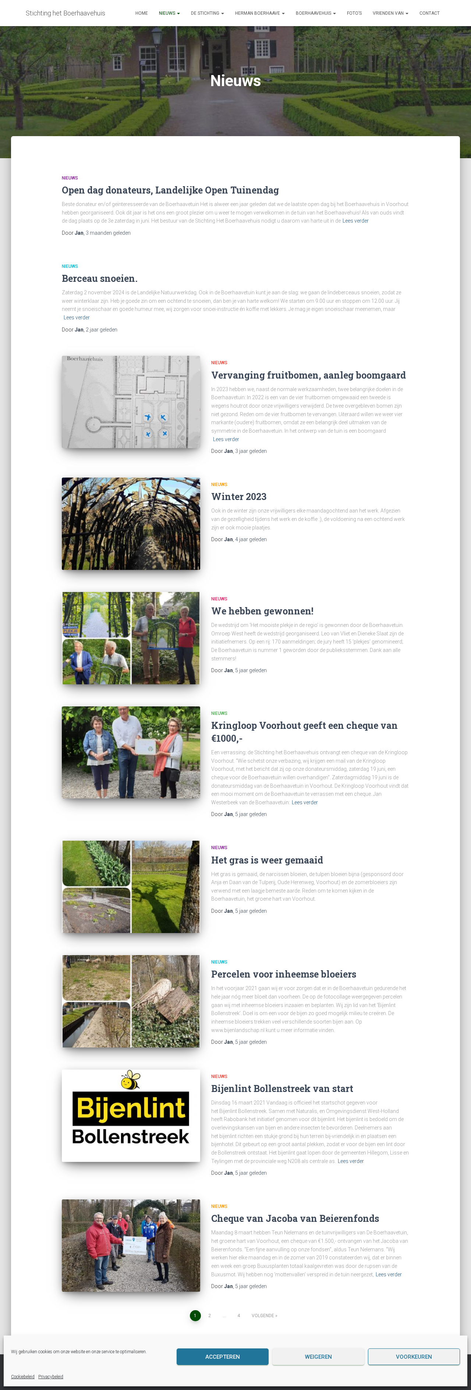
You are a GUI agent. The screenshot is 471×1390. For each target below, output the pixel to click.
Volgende (263, 1315)
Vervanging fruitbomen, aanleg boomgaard (308, 375)
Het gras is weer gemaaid (267, 860)
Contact (429, 13)
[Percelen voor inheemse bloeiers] (131, 1001)
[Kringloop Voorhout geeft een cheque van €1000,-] (131, 752)
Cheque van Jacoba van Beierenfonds (295, 1218)
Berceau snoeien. (100, 278)
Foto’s (354, 13)
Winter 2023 (238, 496)
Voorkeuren (414, 1357)
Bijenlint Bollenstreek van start (282, 1088)
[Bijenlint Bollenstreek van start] (131, 1116)
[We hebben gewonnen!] (131, 638)
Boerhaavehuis (314, 13)
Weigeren (318, 1357)
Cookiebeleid (23, 1376)
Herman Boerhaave (258, 13)
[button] (178, 13)
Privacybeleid (50, 1376)
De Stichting (205, 13)
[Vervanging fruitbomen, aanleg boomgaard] (131, 402)
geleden (108, 233)
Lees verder (356, 221)
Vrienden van (389, 13)
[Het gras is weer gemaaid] (131, 887)
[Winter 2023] (131, 524)
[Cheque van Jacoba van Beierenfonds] (131, 1245)
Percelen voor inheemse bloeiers (283, 974)
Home (141, 13)
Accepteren (222, 1357)
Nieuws (167, 13)
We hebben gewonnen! (262, 611)
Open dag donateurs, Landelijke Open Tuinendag (170, 190)
